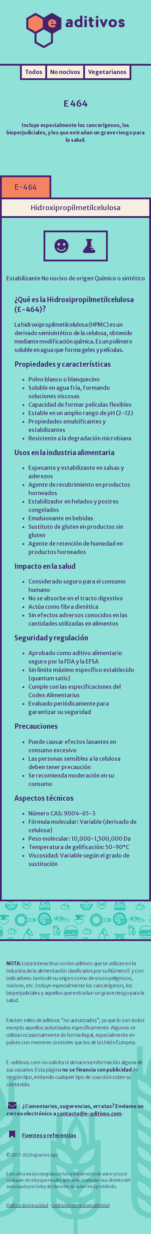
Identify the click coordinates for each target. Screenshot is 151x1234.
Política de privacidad (27, 1205)
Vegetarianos (107, 71)
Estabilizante (23, 278)
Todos (33, 71)
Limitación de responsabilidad (81, 1205)
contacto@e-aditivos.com (89, 1113)
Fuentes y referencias (49, 1135)
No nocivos (65, 71)
